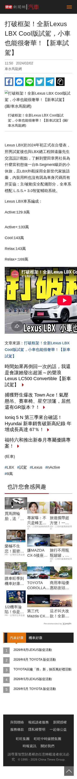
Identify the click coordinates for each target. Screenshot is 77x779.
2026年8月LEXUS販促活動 (32, 650)
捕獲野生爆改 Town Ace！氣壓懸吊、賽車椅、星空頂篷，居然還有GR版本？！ (38, 401)
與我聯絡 (17, 722)
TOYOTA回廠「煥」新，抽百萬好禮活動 (42, 669)
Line (29, 81)
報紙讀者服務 (38, 722)
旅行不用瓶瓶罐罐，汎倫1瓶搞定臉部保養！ (60, 553)
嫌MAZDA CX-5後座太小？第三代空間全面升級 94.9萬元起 (37, 553)
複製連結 (60, 81)
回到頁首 (69, 771)
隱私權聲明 (36, 729)
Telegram (50, 81)
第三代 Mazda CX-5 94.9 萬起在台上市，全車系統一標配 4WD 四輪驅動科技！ (38, 614)
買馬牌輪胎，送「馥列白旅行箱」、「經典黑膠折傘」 (14, 516)
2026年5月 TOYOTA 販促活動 (34, 689)
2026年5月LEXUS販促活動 (32, 679)
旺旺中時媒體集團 (47, 739)
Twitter (40, 81)
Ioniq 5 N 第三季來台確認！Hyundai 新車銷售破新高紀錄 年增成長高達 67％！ (38, 423)
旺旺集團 (23, 739)
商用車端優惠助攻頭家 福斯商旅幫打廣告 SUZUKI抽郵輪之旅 (61, 585)
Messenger (19, 81)
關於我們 (47, 746)
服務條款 (17, 729)
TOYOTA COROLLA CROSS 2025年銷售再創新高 (37, 585)
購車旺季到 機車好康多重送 (14, 581)
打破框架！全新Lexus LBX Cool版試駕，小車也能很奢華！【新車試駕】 (37, 349)
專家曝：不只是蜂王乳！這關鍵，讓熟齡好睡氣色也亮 (36, 520)
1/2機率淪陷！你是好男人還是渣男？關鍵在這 (14, 610)
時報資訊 (29, 746)
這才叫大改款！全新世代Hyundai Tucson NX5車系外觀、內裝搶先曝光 (60, 614)
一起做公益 (58, 729)
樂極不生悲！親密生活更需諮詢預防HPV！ (14, 549)
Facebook (9, 81)
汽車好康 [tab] (17, 638)
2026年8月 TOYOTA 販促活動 (34, 659)
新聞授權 (60, 722)
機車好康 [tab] (35, 638)
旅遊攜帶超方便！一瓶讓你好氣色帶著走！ (59, 520)
